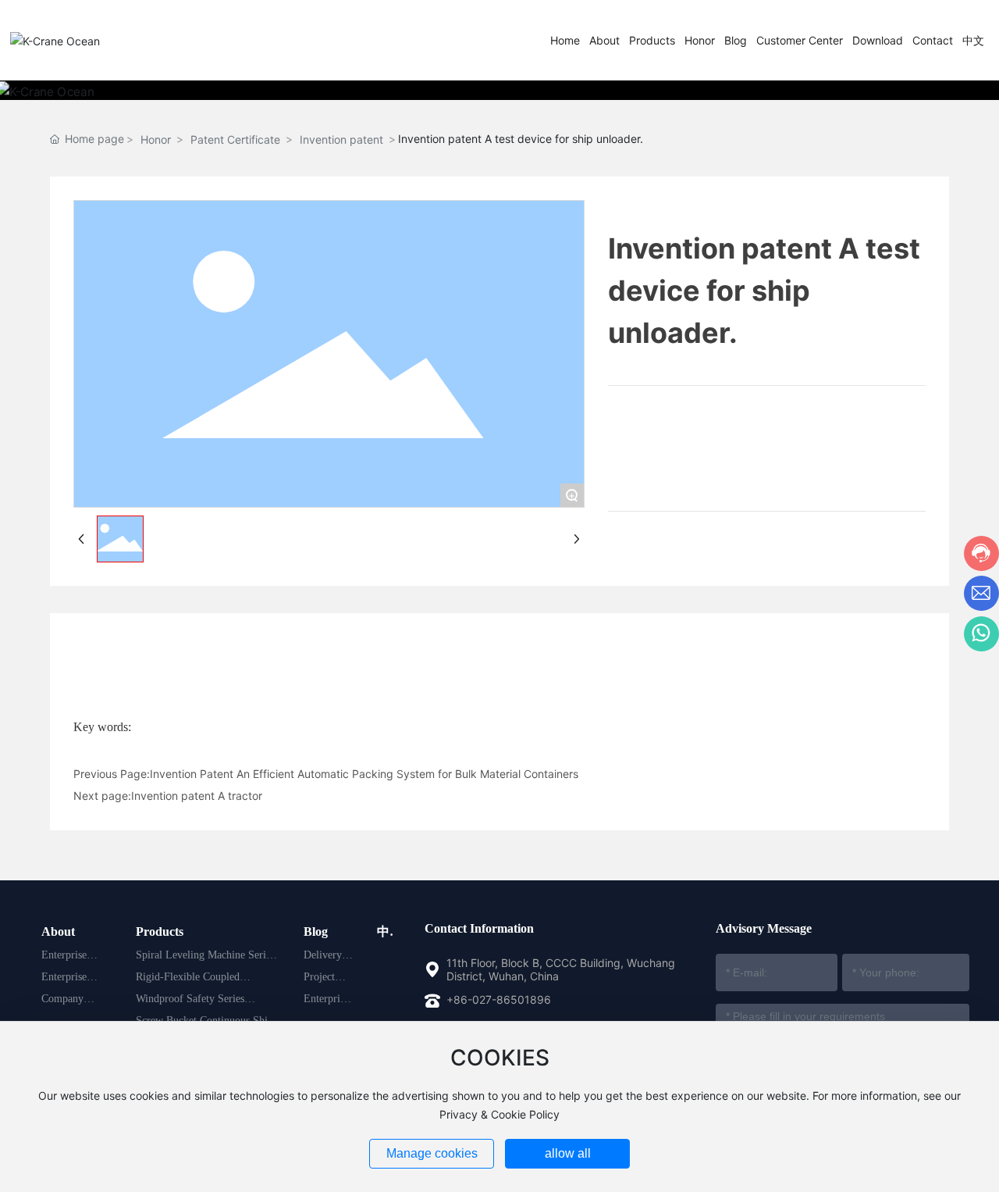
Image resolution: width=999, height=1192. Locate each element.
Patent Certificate (235, 139)
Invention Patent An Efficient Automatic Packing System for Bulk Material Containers (364, 773)
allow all (568, 1153)
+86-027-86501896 (498, 999)
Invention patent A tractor (196, 795)
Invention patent (341, 139)
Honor (155, 139)
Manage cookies (432, 1153)
